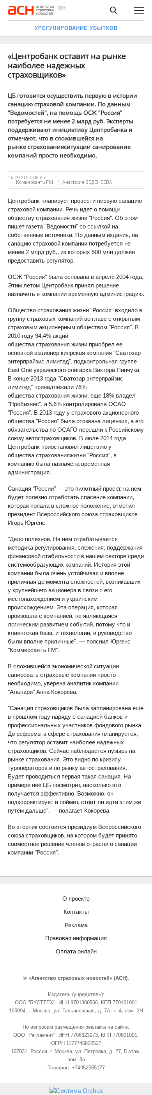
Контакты (76, 911)
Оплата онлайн (76, 951)
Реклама (76, 925)
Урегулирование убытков (76, 28)
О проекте (76, 898)
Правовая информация (76, 938)
